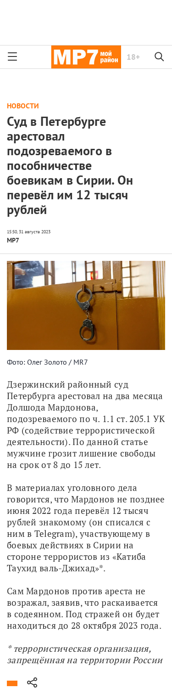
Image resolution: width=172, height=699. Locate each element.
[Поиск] (159, 56)
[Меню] (12, 56)
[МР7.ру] (86, 56)
